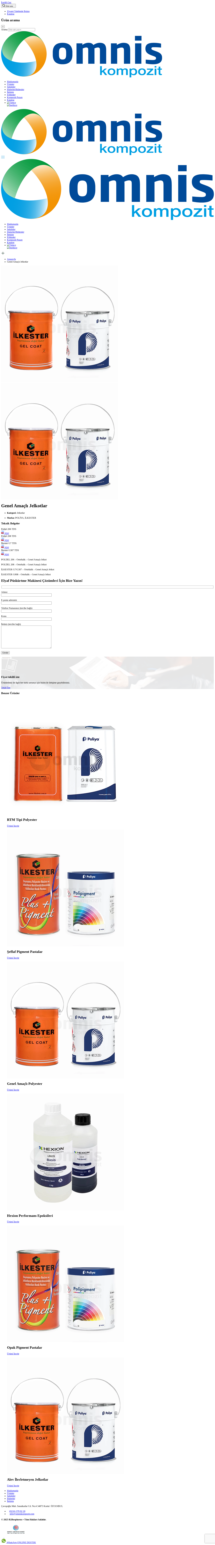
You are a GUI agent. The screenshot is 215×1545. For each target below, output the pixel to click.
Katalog (10, 14)
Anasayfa (11, 259)
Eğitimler (11, 94)
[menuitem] (11, 102)
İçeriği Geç (6, 2)
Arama (4, 29)
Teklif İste (5, 687)
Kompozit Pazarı (15, 97)
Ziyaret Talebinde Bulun (18, 11)
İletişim (10, 92)
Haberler (11, 1498)
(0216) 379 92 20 (17, 1511)
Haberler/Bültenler (15, 89)
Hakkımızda (12, 81)
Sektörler (11, 87)
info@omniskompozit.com (22, 1514)
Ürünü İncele (13, 826)
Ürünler (10, 84)
